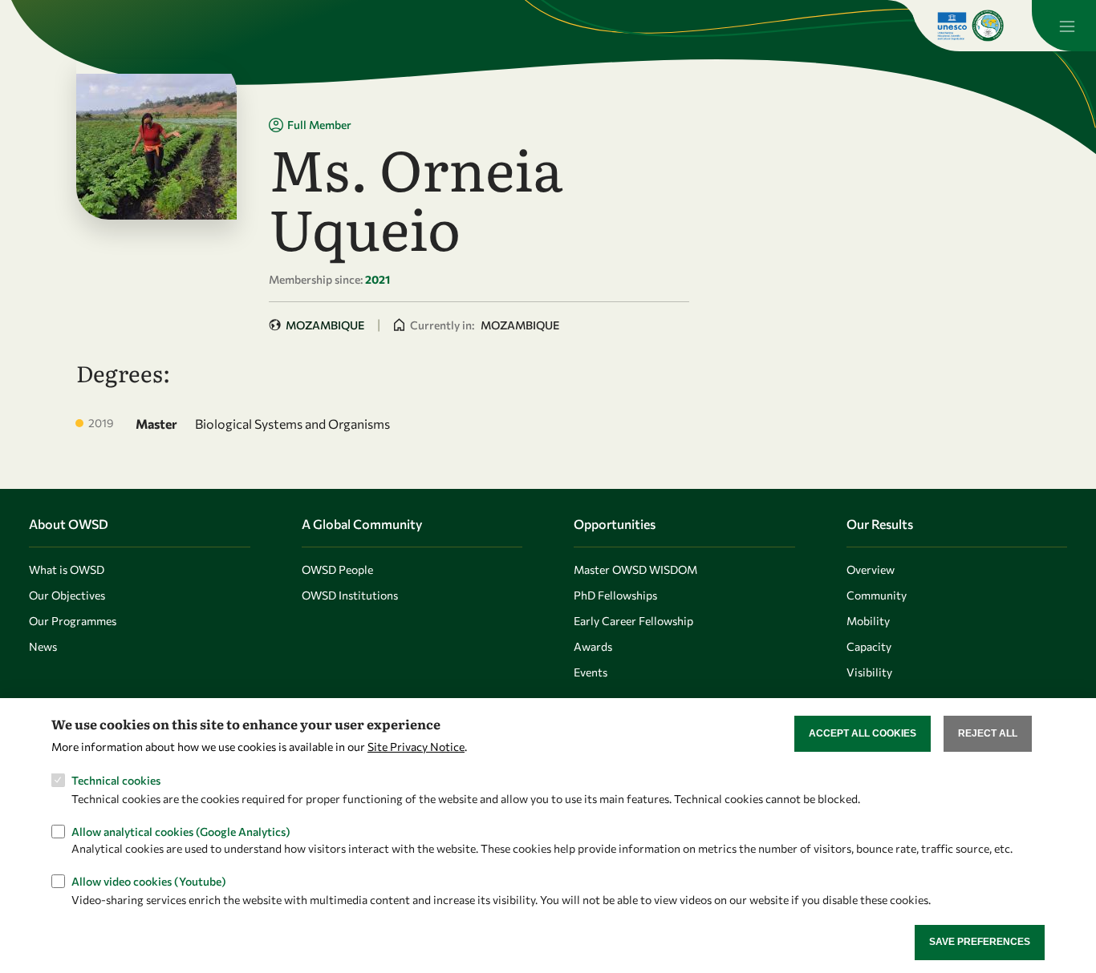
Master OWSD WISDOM (635, 569)
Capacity (868, 646)
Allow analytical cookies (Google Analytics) (180, 831)
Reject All (987, 733)
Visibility (869, 672)
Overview (870, 569)
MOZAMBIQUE (325, 325)
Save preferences (979, 941)
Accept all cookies (862, 733)
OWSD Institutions (350, 595)
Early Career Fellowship (633, 621)
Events (590, 672)
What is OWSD (66, 569)
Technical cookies (115, 780)
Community (876, 595)
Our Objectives (67, 595)
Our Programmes (72, 621)
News (43, 646)
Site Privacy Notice (416, 746)
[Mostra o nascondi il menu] (1064, 25)
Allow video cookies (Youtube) (148, 881)
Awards (593, 646)
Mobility (868, 621)
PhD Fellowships (615, 595)
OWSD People (337, 569)
